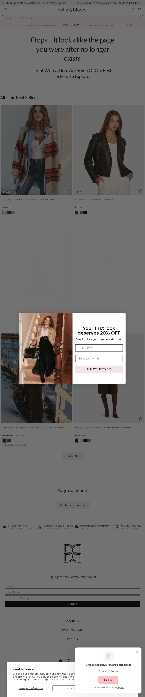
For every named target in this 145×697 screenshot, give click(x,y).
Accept (70, 688)
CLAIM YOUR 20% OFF (99, 369)
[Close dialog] (121, 318)
